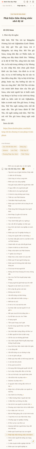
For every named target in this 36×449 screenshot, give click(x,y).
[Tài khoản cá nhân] (30, 1)
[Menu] (33, 1)
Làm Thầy (14, 150)
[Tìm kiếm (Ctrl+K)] (24, 1)
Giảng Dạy (23, 146)
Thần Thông (25, 154)
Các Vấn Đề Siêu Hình (8, 5)
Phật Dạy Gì (24, 150)
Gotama (5, 150)
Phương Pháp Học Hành (10, 154)
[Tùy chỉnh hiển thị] (27, 1)
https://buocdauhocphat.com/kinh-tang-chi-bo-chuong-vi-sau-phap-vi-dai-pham (18, 131)
